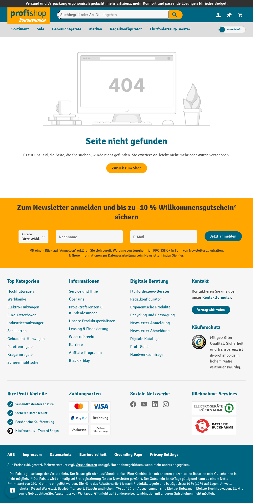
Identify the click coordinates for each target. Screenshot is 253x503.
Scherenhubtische (22, 362)
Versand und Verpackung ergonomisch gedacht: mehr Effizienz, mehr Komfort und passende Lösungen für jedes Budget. (127, 3)
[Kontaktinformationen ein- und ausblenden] (12, 490)
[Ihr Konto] (218, 15)
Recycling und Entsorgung (152, 315)
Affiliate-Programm (85, 352)
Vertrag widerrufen (211, 310)
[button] (157, 283)
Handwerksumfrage (146, 354)
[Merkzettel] (229, 15)
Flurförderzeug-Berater (149, 291)
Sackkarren (17, 331)
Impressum (32, 454)
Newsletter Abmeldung (149, 331)
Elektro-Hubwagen (23, 307)
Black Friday (79, 360)
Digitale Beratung (149, 281)
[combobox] (113, 14)
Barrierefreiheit (92, 454)
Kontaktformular (216, 297)
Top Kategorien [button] (23, 281)
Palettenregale (20, 346)
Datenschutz (60, 454)
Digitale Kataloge (144, 339)
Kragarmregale (20, 354)
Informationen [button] (84, 281)
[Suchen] (176, 14)
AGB (11, 454)
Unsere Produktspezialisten (92, 321)
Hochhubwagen (20, 291)
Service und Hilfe (83, 291)
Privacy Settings (164, 454)
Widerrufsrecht (82, 337)
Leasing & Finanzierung (88, 329)
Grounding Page (128, 454)
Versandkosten (86, 465)
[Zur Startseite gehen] (28, 14)
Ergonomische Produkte (150, 307)
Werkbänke (16, 299)
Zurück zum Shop (127, 168)
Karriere (76, 344)
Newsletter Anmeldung (150, 323)
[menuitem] (218, 15)
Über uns (76, 299)
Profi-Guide (139, 346)
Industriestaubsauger (25, 323)
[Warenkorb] (240, 15)
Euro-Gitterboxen (22, 315)
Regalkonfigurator (145, 299)
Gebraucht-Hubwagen (26, 339)
